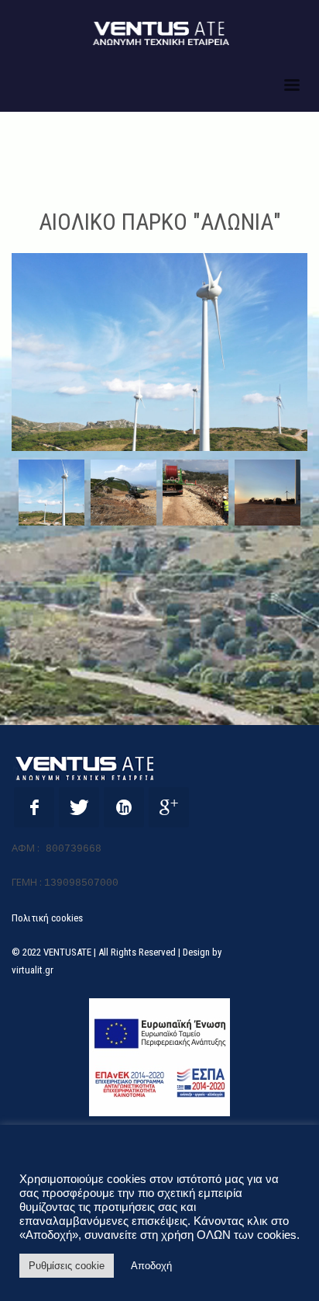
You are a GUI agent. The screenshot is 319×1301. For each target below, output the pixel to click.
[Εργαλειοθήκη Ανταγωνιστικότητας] (159, 1057)
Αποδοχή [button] (151, 1266)
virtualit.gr (32, 970)
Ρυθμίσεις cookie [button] (67, 1266)
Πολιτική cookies (47, 918)
